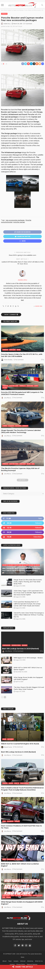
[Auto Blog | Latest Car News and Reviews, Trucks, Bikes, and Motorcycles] (18, 918)
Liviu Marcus (7, 398)
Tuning (5, 426)
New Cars (12, 350)
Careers (16, 961)
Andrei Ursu (7, 24)
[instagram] (22, 532)
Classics (11, 426)
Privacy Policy (20, 964)
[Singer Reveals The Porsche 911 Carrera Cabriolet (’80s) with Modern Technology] (22, 415)
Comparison (6, 645)
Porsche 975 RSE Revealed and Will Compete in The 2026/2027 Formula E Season (22, 393)
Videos (37, 565)
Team (10, 961)
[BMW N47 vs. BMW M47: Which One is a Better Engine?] (22, 848)
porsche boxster (7, 222)
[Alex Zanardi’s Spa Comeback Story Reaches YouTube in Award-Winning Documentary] (22, 562)
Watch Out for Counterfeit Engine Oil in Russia (20, 744)
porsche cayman (19, 222)
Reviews (24, 645)
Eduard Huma (8, 747)
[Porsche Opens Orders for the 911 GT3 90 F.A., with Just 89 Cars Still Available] (22, 339)
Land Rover (6, 895)
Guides (11, 783)
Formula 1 (23, 386)
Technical (10, 821)
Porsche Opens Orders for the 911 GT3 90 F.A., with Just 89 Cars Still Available (21, 355)
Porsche (4, 14)
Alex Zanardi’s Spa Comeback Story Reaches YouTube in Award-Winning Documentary (21, 569)
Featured (18, 426)
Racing (5, 388)
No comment (19, 360)
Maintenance (24, 783)
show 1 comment (10, 314)
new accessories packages (15, 220)
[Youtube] (22, 537)
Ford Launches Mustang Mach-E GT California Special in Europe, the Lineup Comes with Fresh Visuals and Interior (27, 604)
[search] (42, 5)
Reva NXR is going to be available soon (22, 255)
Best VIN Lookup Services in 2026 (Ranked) (20, 649)
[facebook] (22, 518)
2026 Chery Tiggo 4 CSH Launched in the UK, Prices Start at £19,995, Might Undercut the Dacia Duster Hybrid (28, 593)
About (4, 961)
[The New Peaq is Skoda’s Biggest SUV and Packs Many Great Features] (6, 689)
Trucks (5, 783)
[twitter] (22, 523)
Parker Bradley (8, 360)
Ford (4, 821)
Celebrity (11, 565)
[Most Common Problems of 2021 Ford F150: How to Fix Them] (22, 810)
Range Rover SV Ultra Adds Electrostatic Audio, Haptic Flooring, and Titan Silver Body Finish (28, 581)
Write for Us (39, 961)
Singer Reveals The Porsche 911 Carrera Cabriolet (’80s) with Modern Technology (21, 431)
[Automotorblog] (22, 5)
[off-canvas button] (2, 5)
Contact (12, 964)
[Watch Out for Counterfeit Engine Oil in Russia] (22, 727)
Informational (16, 645)
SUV (33, 464)
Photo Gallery (37, 895)
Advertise (30, 961)
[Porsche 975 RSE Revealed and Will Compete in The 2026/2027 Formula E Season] (22, 377)
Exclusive (19, 565)
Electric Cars (14, 386)
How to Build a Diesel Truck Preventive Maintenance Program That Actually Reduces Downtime (22, 789)
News (18, 350)
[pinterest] (22, 528)
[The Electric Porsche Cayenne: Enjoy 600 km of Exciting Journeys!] (22, 453)
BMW (4, 859)
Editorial (22, 961)
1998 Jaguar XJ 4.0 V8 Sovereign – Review (28, 658)
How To (16, 783)
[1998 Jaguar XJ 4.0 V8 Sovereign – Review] (6, 660)
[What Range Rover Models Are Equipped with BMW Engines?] (6, 679)
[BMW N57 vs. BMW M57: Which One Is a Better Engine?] (6, 670)
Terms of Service (32, 964)
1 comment (28, 24)
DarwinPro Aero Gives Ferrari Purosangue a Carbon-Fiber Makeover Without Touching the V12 (29, 615)
